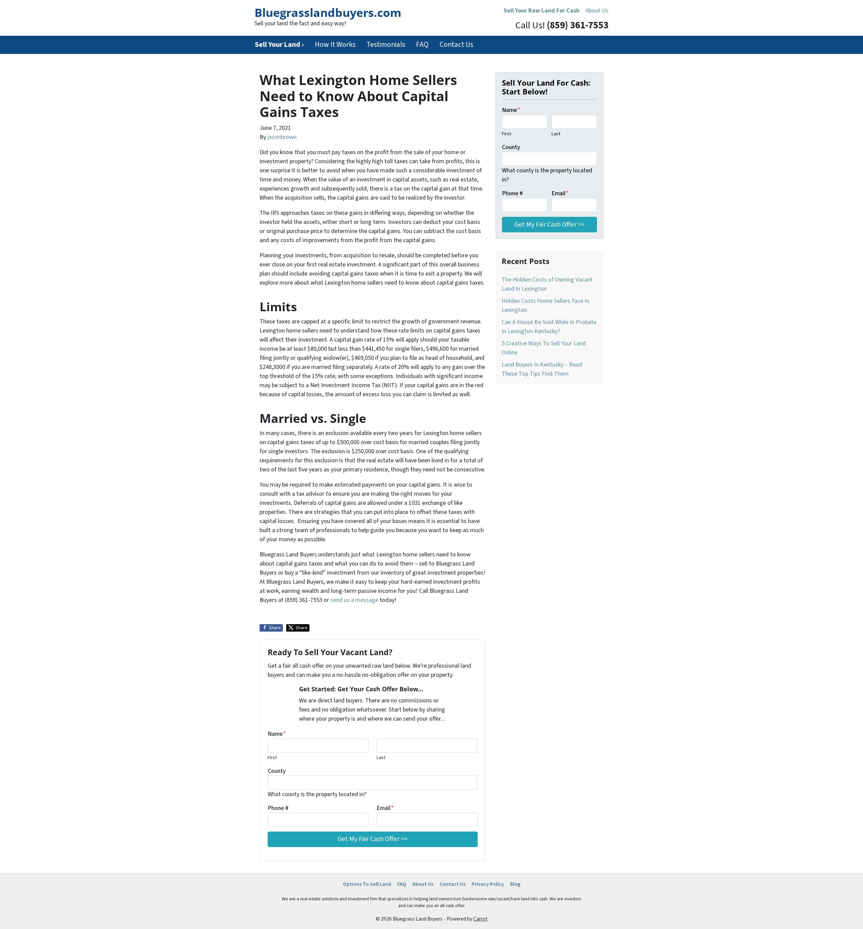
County (277, 771)
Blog (515, 884)
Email (385, 808)
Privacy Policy (488, 884)
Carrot (480, 919)
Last (381, 757)
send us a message (354, 600)
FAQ (422, 44)
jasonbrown (282, 137)
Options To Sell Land (367, 884)
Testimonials (385, 44)
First (272, 757)
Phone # (278, 808)
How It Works (335, 44)
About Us (597, 10)
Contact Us (456, 44)
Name (277, 734)
